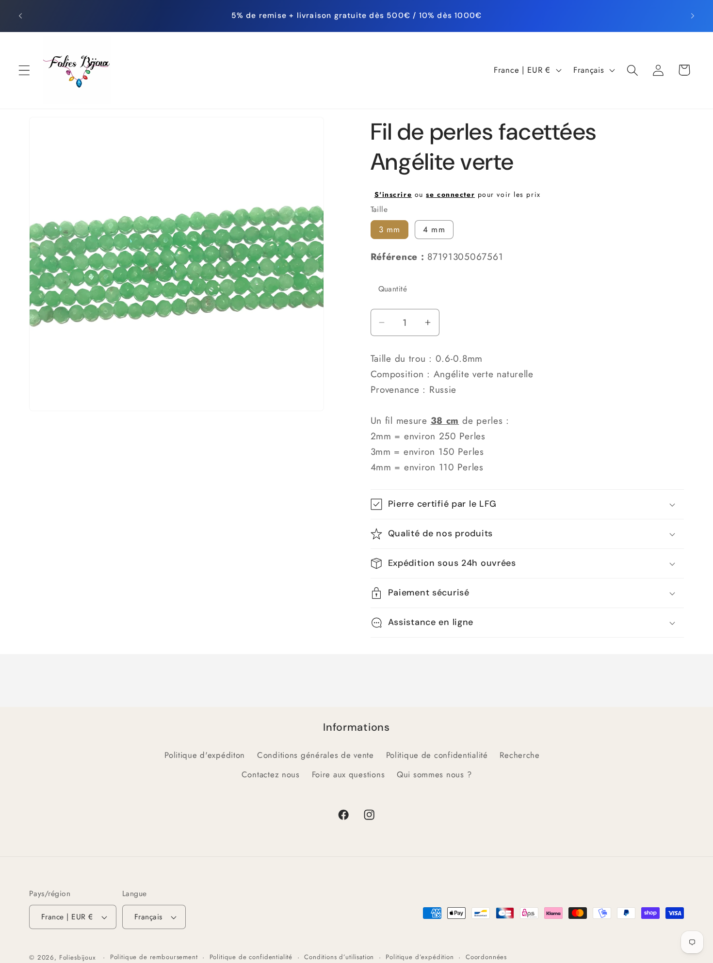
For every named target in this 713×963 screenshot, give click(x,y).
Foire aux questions (348, 774)
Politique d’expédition (420, 957)
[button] (24, 70)
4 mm (434, 229)
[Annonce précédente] (20, 15)
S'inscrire (393, 194)
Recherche (519, 755)
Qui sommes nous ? (434, 774)
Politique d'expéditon (204, 755)
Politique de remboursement (154, 957)
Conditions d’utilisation (339, 957)
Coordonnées (486, 957)
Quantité (392, 288)
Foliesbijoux (77, 957)
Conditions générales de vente (315, 755)
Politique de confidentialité (437, 755)
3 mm (390, 229)
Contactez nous (271, 774)
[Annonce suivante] (692, 15)
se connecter (450, 194)
